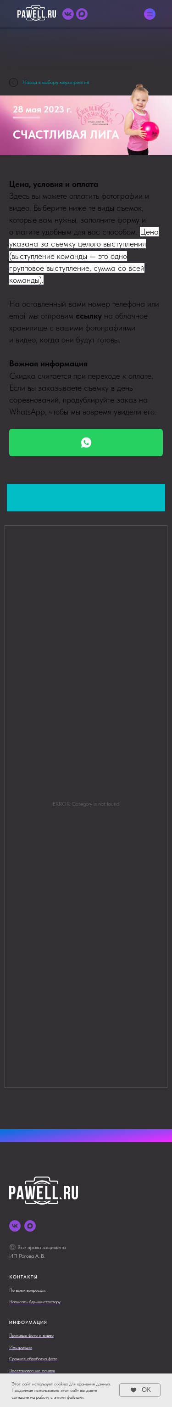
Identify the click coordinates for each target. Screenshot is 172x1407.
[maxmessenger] (30, 1226)
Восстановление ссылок (32, 1370)
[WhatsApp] (86, 442)
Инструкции (20, 1347)
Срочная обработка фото (33, 1358)
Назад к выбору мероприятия (55, 82)
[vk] (15, 1226)
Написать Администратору (35, 1301)
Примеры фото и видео (31, 1335)
